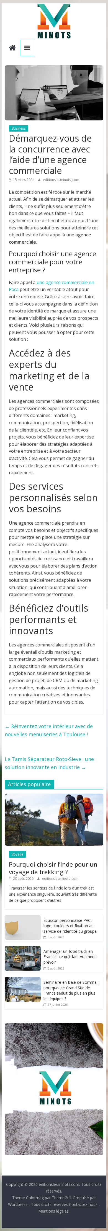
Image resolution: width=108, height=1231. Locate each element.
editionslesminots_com (61, 179)
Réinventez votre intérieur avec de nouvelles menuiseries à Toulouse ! (49, 730)
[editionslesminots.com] (12, 48)
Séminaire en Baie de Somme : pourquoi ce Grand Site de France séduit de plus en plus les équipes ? (71, 990)
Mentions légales (53, 1211)
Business (18, 128)
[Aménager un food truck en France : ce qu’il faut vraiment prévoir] (23, 948)
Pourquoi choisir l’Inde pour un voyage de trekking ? (53, 868)
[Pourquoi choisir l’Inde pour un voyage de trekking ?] (54, 796)
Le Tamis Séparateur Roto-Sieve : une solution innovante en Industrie (49, 763)
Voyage (17, 854)
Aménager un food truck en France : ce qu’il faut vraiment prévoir (69, 957)
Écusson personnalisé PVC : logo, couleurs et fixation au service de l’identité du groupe (70, 926)
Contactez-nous (83, 1204)
